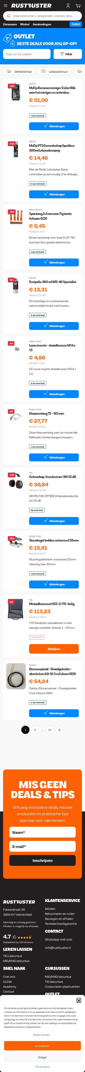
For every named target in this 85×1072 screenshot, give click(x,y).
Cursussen (10, 24)
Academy (9, 986)
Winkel (25, 24)
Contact (8, 991)
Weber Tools (35, 341)
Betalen (50, 908)
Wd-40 (32, 277)
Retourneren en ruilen (60, 913)
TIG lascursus (54, 981)
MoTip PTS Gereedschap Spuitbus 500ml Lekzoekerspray (51, 148)
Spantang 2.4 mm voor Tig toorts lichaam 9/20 (50, 216)
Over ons (9, 976)
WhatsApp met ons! (58, 939)
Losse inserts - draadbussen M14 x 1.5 (52, 347)
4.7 (7, 936)
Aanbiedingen (42, 24)
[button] (79, 1000)
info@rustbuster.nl (58, 947)
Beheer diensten (41, 1034)
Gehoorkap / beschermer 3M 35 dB (52, 477)
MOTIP (32, 83)
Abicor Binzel (35, 209)
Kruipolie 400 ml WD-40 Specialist (52, 282)
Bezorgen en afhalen (59, 918)
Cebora (32, 665)
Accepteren (42, 1045)
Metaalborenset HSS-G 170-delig (51, 604)
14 (49, 729)
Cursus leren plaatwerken (62, 986)
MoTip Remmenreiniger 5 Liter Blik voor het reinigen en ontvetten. (52, 90)
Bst (30, 599)
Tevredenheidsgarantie (61, 923)
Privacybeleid (43, 1066)
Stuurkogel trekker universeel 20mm (54, 540)
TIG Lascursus (12, 956)
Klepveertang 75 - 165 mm (46, 413)
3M (30, 472)
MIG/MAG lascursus (16, 961)
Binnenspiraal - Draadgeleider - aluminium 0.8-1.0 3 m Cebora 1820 (52, 671)
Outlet (76, 24)
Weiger (42, 1057)
